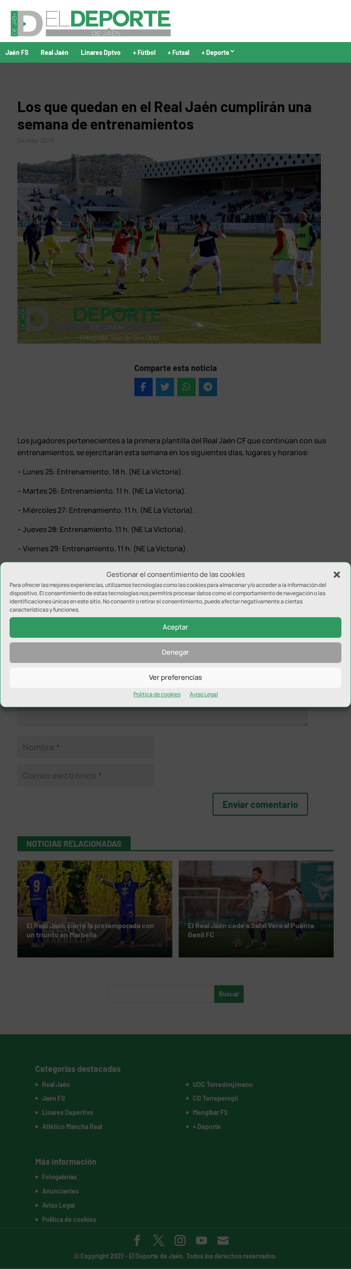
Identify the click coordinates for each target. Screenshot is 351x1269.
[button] (336, 574)
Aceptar (175, 627)
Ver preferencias (175, 678)
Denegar (175, 652)
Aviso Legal (204, 694)
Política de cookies (157, 694)
